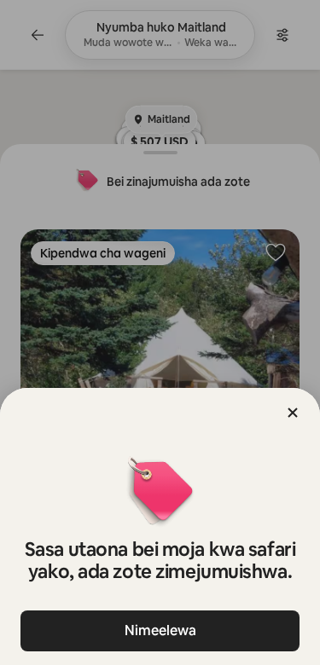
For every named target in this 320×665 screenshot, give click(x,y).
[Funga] (293, 412)
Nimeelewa (160, 630)
